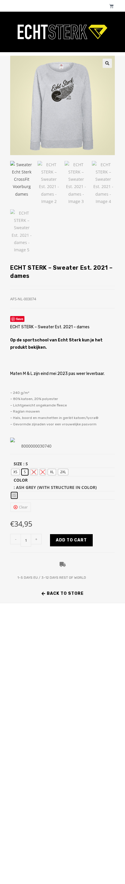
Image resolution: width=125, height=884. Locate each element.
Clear (23, 507)
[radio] (15, 472)
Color (21, 480)
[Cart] (111, 6)
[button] (107, 63)
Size (18, 463)
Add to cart (71, 540)
